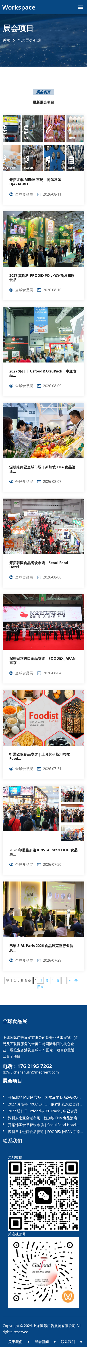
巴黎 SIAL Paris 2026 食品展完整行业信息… (41, 948)
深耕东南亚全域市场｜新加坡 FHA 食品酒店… (42, 469)
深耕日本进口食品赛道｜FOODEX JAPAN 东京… (42, 660)
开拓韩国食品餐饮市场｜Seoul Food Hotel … (38, 565)
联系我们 (68, 1341)
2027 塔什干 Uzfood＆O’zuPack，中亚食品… (43, 373)
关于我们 (15, 1341)
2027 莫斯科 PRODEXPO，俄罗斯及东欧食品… (42, 277)
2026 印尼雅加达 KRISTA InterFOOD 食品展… (43, 852)
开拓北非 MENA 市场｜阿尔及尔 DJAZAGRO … (35, 182)
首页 (7, 40)
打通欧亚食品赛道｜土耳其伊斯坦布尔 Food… (39, 756)
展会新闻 (42, 1341)
